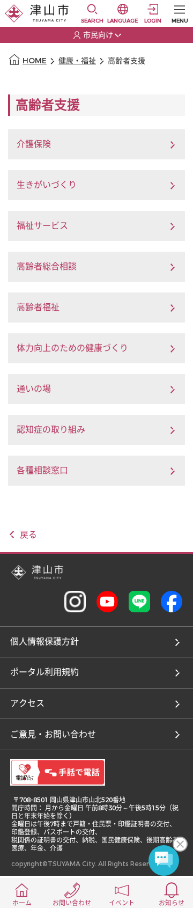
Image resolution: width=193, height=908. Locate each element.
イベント (122, 903)
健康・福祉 (77, 61)
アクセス (27, 703)
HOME (35, 61)
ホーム (22, 903)
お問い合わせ (72, 903)
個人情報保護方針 (44, 641)
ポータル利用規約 (44, 672)
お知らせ (171, 903)
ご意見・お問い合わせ (53, 734)
